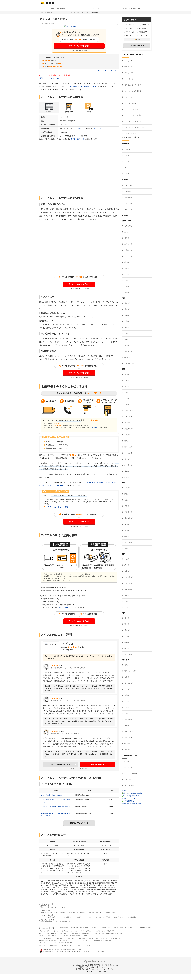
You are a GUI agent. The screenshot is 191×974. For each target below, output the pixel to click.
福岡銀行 (127, 665)
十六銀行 (127, 435)
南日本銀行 (128, 738)
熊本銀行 (127, 701)
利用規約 (81, 967)
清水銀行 (127, 459)
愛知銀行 (127, 471)
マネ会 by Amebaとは (80, 965)
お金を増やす (83, 912)
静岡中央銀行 (128, 447)
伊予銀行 (127, 636)
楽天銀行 (127, 761)
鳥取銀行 (127, 571)
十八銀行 (127, 689)
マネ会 (41, 12)
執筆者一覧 (108, 965)
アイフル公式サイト (66, 608)
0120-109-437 (98, 128)
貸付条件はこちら (52, 928)
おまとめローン (129, 97)
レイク (126, 174)
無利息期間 (142, 28)
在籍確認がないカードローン (134, 85)
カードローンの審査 (131, 133)
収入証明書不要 (144, 25)
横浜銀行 (127, 303)
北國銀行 (127, 392)
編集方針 (115, 965)
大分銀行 (127, 713)
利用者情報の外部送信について (86, 969)
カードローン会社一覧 (58, 9)
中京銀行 (127, 477)
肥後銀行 (127, 707)
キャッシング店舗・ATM (131, 9)
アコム (126, 161)
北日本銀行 (128, 250)
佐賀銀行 (127, 677)
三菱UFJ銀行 (128, 185)
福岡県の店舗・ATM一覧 (79, 823)
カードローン (49, 12)
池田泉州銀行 (128, 512)
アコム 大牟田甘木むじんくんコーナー (54, 795)
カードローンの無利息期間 (47, 917)
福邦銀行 (127, 536)
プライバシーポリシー (105, 967)
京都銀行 (127, 494)
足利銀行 (127, 333)
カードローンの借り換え (132, 103)
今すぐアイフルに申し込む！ (79, 46)
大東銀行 (127, 280)
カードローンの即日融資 (132, 91)
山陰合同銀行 (128, 577)
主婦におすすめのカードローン (134, 121)
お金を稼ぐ (107, 912)
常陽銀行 (127, 309)
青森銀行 (127, 238)
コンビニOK (143, 35)
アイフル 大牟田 (78, 12)
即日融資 (108, 917)
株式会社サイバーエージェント (77, 951)
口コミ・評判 (94, 9)
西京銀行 (127, 601)
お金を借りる (128, 61)
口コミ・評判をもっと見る (60, 764)
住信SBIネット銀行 (130, 774)
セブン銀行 (128, 767)
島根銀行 (127, 565)
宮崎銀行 (127, 725)
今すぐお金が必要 (60, 912)
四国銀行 (127, 618)
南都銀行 (127, 548)
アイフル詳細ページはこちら (107, 70)
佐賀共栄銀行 (128, 683)
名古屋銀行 (128, 465)
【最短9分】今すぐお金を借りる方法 (82, 87)
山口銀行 (127, 607)
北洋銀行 (127, 232)
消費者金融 (128, 67)
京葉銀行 (127, 345)
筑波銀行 (127, 315)
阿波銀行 (127, 642)
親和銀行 (127, 695)
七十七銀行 (128, 256)
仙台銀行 (127, 268)
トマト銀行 (128, 589)
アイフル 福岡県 (67, 12)
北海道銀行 (128, 226)
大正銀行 (127, 530)
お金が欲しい (99, 912)
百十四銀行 (128, 654)
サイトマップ (101, 969)
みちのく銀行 (128, 244)
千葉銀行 (127, 358)
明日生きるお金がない (72, 912)
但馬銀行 (127, 524)
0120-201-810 (78, 128)
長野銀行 (127, 423)
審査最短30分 (143, 32)
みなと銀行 (128, 542)
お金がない (114, 912)
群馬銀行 (127, 327)
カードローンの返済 (131, 109)
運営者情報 (91, 965)
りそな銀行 (128, 209)
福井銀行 (127, 404)
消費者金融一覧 (44, 906)
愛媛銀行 (127, 630)
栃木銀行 (127, 339)
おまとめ (129, 35)
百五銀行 (127, 500)
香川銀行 (127, 648)
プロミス (127, 167)
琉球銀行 (127, 750)
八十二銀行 (128, 417)
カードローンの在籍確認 (132, 115)
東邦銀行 (127, 292)
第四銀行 (127, 374)
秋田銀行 (127, 262)
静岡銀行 (127, 441)
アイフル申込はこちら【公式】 (57, 507)
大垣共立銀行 (128, 429)
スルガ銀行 (128, 453)
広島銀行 (127, 595)
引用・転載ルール (91, 967)
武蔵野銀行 (128, 351)
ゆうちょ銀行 (128, 203)
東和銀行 (127, 321)
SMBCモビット (129, 149)
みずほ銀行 (128, 197)
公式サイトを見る (97, 764)
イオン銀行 (128, 780)
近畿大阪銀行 (128, 518)
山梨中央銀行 (128, 411)
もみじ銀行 (128, 583)
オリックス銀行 (129, 786)
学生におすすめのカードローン (134, 127)
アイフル (57, 12)
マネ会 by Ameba (49, 933)
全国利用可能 (130, 32)
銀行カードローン (130, 73)
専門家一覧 (99, 965)
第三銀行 (127, 506)
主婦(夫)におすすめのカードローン (49, 921)
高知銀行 (127, 624)
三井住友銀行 (128, 191)
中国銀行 (127, 559)
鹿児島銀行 (128, 719)
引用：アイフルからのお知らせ (51, 78)
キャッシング (128, 79)
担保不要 (129, 28)
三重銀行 (127, 488)
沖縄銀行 (127, 744)
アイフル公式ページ (77, 139)
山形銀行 (127, 274)
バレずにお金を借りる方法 (47, 912)
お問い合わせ (111, 969)
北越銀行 (127, 380)
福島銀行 (127, 286)
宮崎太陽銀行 (128, 732)
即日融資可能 (130, 25)
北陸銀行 (127, 398)
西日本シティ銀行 (130, 671)
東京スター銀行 (129, 364)
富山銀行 (127, 386)
